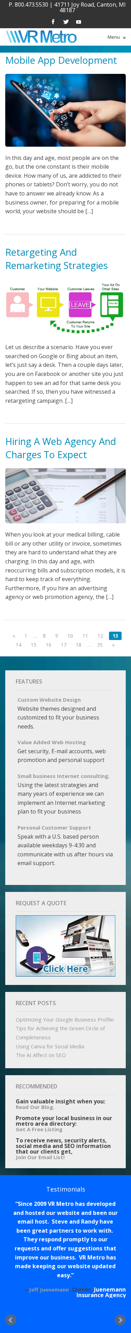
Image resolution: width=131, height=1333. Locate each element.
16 (48, 644)
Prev (10, 1320)
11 (85, 635)
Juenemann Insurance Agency (101, 1292)
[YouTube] (78, 21)
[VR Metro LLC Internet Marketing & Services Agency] (41, 37)
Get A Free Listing (39, 1129)
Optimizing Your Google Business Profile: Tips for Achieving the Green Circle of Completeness (65, 1028)
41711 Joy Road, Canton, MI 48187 (90, 7)
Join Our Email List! (40, 1157)
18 (78, 644)
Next (120, 1320)
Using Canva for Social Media (50, 1046)
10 (70, 635)
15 (33, 644)
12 (100, 635)
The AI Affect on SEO (41, 1054)
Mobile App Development (61, 60)
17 (63, 644)
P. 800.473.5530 (28, 4)
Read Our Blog (34, 1106)
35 (100, 644)
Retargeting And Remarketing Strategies (56, 259)
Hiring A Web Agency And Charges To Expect (60, 448)
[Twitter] (66, 21)
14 (18, 644)
